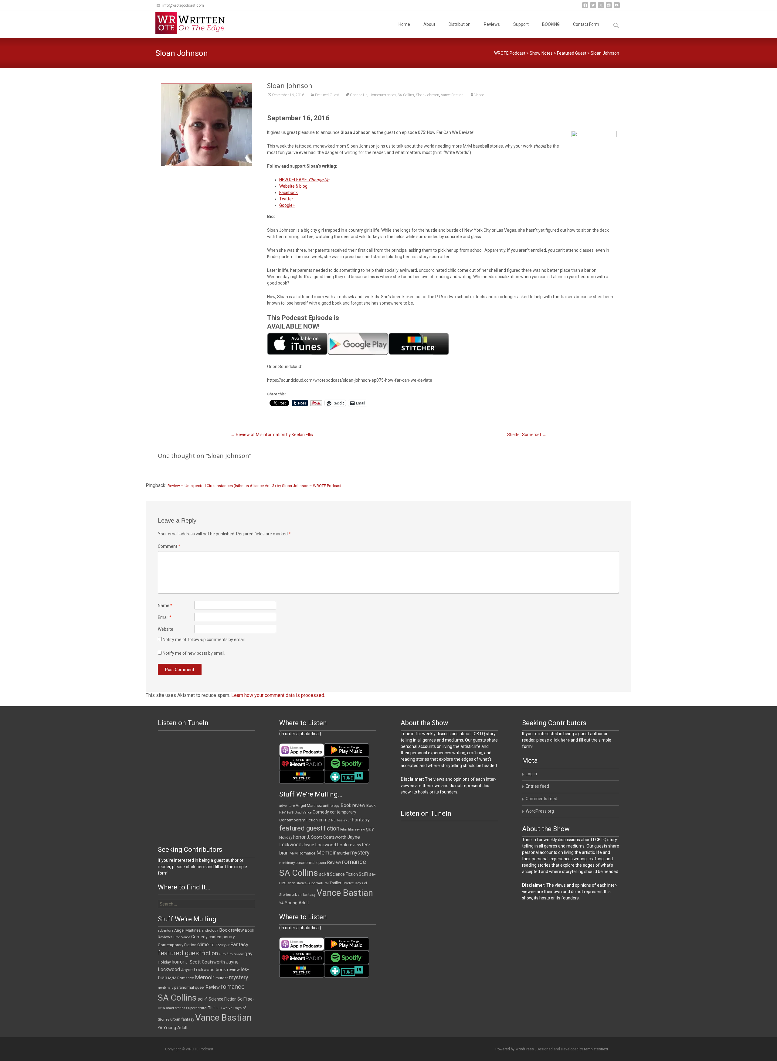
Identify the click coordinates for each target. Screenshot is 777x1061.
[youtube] (617, 7)
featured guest (301, 828)
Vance (479, 95)
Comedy (321, 812)
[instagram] (609, 7)
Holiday (285, 837)
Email (164, 617)
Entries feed (537, 786)
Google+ (287, 205)
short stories (297, 883)
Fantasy (361, 820)
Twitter (286, 198)
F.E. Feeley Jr (341, 820)
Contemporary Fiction (298, 820)
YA (281, 903)
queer (321, 862)
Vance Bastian (452, 95)
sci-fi (324, 874)
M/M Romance (302, 853)
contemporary (343, 812)
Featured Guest (571, 53)
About (429, 24)
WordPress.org (540, 811)
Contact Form (586, 24)
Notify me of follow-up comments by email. (204, 639)
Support (521, 24)
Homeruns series (382, 95)
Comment (169, 546)
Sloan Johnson (427, 95)
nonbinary (287, 863)
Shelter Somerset (526, 434)
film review (356, 829)
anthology (331, 805)
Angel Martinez (309, 805)
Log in (531, 773)
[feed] (601, 7)
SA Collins (406, 95)
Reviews (492, 24)
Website (165, 629)
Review (334, 862)
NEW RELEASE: (304, 179)
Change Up (359, 95)
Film (343, 829)
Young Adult (297, 902)
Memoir (326, 852)
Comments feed (541, 798)
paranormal (305, 863)
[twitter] (593, 7)
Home (404, 24)
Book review (353, 805)
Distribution (459, 24)
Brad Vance (303, 812)
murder (343, 853)
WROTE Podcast (509, 53)
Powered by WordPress (515, 1049)
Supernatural (318, 883)
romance (354, 861)
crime (324, 820)
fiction (331, 828)
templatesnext (596, 1049)
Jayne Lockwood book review (331, 845)
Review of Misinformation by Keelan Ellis (272, 434)
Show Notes (541, 53)
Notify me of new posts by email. (194, 653)
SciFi (363, 874)
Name (165, 605)
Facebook (288, 192)
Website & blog (293, 186)
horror (299, 837)
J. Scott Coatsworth (326, 837)
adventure (287, 806)
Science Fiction (344, 874)
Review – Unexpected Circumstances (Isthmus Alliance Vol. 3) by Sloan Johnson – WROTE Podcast (254, 485)
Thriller (335, 883)
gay (370, 829)
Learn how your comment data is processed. (278, 695)
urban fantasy (304, 894)
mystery (359, 853)
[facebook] (585, 7)
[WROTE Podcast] (193, 23)
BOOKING (551, 24)
